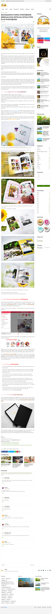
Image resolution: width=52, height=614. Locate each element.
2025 (43, 194)
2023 (43, 198)
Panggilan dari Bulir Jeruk (45, 95)
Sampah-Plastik (5, 594)
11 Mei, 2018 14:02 (7, 507)
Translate (40, 248)
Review (17, 448)
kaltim (7, 602)
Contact (32, 9)
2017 (43, 209)
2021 (43, 201)
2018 (43, 207)
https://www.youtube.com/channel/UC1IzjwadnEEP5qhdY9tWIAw (18, 445)
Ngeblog (10, 590)
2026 (43, 192)
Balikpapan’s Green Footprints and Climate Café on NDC (45, 100)
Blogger (5, 607)
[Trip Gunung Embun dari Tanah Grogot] (39, 128)
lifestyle (12, 602)
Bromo (12, 583)
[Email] (19, 451)
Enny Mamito (7, 506)
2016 (43, 210)
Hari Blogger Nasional (11, 589)
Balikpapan (43, 149)
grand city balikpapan (6, 601)
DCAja (6, 541)
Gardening (43, 158)
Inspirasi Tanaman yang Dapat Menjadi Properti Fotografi (6, 464)
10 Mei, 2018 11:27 (7, 488)
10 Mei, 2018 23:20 (7, 498)
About (11, 9)
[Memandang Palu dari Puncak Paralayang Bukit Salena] (39, 139)
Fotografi (6, 12)
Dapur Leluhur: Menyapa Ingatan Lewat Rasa (45, 92)
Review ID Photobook (5, 49)
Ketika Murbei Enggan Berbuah (44, 579)
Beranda (2, 12)
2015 (43, 212)
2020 (43, 203)
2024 (43, 196)
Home (3, 9)
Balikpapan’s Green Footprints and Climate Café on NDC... (15, 1)
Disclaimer (22, 9)
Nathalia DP (7, 497)
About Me (39, 607)
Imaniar (6, 515)
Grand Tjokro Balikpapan (6, 587)
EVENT (43, 155)
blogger (3, 599)
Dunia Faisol (7, 477)
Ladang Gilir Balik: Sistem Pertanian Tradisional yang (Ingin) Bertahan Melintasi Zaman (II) (45, 81)
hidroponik (13, 601)
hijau (3, 602)
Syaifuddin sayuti (8, 532)
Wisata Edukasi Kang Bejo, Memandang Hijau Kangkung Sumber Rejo (45, 86)
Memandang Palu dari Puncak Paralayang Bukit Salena (46, 139)
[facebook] (39, 570)
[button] (50, 9)
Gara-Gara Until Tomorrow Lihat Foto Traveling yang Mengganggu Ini (28, 464)
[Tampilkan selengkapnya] (21, 451)
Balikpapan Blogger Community (43, 151)
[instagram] (50, 1)
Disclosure (28, 9)
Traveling (43, 167)
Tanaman (11, 594)
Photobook (11, 448)
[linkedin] (50, 570)
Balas (3, 483)
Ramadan (4, 592)
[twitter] (47, 1)
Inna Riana (6, 524)
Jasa (7, 448)
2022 (43, 199)
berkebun (10, 597)
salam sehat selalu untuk (6, 544)
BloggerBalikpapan (5, 583)
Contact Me (44, 607)
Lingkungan (43, 164)
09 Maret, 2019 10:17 (7, 542)
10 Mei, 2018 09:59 (7, 478)
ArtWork (43, 147)
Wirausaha (4, 597)
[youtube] (49, 1)
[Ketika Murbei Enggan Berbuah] (37, 579)
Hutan (43, 162)
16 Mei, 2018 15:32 (7, 525)
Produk (14, 448)
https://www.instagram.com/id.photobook (10, 443)
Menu (6, 9)
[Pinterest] (17, 451)
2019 (43, 205)
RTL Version (49, 607)
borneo (8, 599)
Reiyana (6, 487)
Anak (3, 578)
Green (43, 160)
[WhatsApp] (15, 451)
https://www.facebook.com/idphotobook (10, 442)
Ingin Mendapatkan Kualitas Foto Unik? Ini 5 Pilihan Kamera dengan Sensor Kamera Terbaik (17, 465)
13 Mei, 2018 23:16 (7, 516)
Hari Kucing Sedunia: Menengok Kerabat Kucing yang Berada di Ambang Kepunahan (45, 74)
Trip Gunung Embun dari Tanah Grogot (46, 127)
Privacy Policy (16, 9)
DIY (43, 153)
